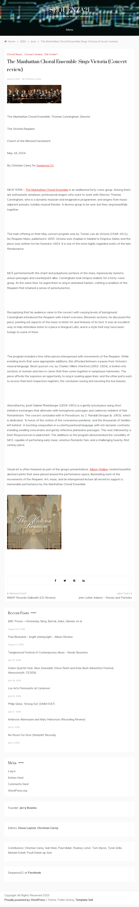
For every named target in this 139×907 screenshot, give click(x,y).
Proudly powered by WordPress (25, 900)
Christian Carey (33, 79)
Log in (12, 771)
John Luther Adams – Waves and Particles (105, 597)
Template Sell (84, 900)
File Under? (51, 54)
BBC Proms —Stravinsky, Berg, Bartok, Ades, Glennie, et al (45, 621)
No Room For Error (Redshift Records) (32, 735)
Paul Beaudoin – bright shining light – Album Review (40, 637)
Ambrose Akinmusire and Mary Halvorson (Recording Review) (46, 719)
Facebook (34, 872)
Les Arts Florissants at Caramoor (29, 688)
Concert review (33, 54)
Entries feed (15, 777)
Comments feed (18, 784)
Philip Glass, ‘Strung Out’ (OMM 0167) (31, 704)
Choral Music (14, 54)
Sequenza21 (69, 10)
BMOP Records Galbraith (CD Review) (31, 597)
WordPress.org (17, 790)
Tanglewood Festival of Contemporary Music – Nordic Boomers (48, 652)
